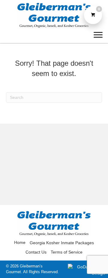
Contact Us (36, 252)
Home (20, 242)
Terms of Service (66, 252)
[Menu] (98, 35)
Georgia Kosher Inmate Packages (62, 242)
